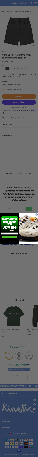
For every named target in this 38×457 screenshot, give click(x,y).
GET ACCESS (9, 236)
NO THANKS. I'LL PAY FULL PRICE (9, 239)
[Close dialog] (36, 214)
